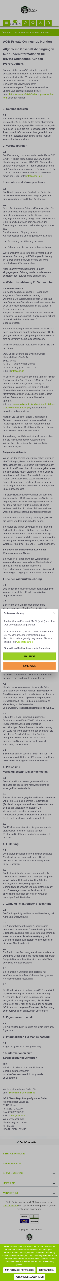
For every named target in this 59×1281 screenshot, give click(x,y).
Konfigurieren (46, 1270)
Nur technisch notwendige (19, 1270)
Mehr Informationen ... (33, 1265)
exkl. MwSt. (29, 666)
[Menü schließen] (54, 613)
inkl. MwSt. (29, 656)
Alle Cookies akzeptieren (30, 1277)
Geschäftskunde (24, 642)
